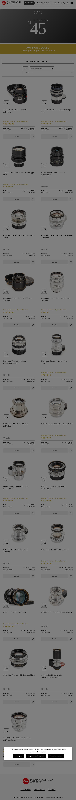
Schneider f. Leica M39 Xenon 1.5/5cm (19, 675)
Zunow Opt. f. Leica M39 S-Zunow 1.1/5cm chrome (17, 739)
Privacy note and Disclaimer (54, 797)
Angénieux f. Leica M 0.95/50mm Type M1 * (18, 174)
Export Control (39, 797)
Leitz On (56, 3)
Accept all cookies (56, 756)
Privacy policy (35, 752)
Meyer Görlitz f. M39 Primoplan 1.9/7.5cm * (15, 488)
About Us (51, 789)
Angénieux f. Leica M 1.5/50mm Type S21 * (56, 111)
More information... (60, 749)
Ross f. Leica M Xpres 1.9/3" (14, 612)
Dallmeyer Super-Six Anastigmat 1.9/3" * (54, 362)
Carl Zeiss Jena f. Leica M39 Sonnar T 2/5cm (18, 236)
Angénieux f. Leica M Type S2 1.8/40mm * (15, 111)
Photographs (43, 3)
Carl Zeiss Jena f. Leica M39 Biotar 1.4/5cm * (17, 299)
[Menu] (72, 3)
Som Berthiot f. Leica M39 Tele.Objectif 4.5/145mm (51, 676)
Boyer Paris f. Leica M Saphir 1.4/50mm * (53, 174)
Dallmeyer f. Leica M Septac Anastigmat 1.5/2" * (14, 362)
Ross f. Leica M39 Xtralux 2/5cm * (55, 549)
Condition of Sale (27, 797)
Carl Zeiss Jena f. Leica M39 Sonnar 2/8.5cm (56, 299)
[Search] (52, 68)
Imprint (43, 752)
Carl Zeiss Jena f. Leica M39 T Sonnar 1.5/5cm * (56, 236)
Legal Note (16, 797)
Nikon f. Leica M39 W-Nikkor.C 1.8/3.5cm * (53, 488)
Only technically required (36, 756)
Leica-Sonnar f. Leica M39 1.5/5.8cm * (56, 424)
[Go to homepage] (12, 3)
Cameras (29, 3)
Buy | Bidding (25, 789)
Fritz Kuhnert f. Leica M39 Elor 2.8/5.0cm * (15, 425)
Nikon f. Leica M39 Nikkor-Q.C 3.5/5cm (15, 550)
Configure (18, 756)
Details (16, 136)
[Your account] (64, 3)
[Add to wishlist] (32, 136)
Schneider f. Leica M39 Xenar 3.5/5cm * (56, 613)
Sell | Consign (39, 789)
